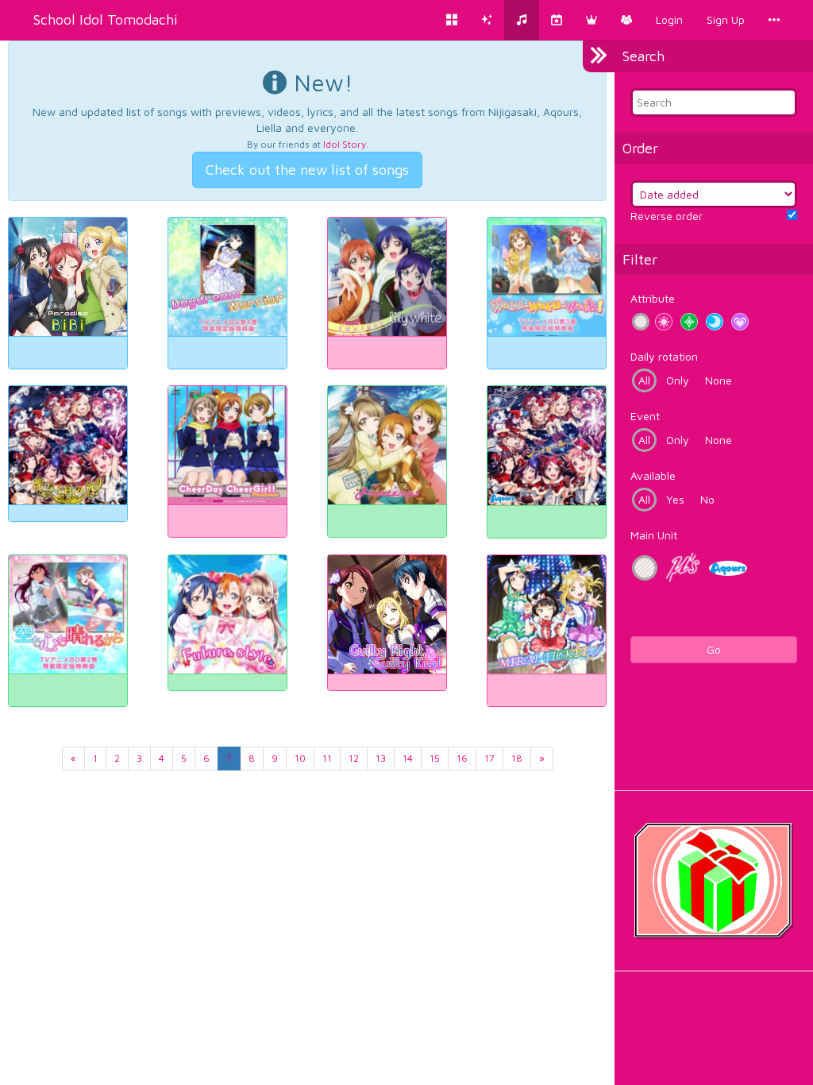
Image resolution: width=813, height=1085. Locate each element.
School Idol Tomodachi (105, 19)
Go (714, 649)
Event (645, 416)
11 (327, 758)
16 (462, 758)
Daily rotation (664, 356)
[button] (591, 20)
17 (489, 758)
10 (300, 758)
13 (381, 758)
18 (516, 758)
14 (408, 758)
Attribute (652, 298)
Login (669, 19)
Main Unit (653, 535)
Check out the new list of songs (307, 169)
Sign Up (726, 19)
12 (354, 758)
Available (653, 475)
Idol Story (344, 144)
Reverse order (666, 215)
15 (435, 758)
